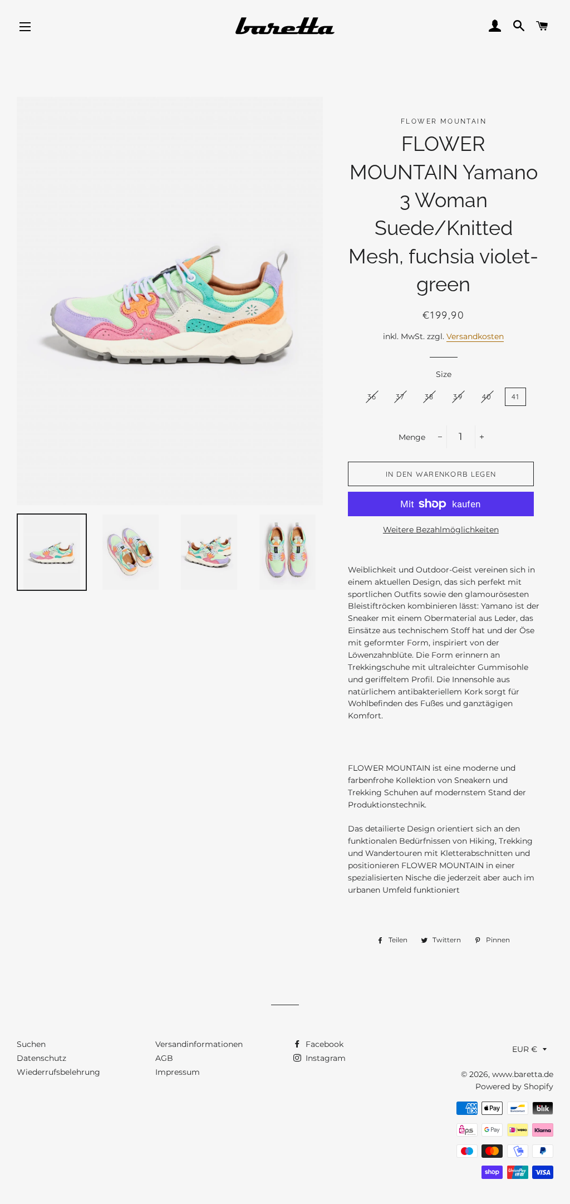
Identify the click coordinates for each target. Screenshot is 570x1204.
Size (443, 374)
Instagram (324, 1058)
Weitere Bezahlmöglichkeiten (441, 530)
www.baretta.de (522, 1074)
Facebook (323, 1044)
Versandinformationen (199, 1044)
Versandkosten (475, 336)
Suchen (31, 1044)
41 (516, 396)
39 (458, 396)
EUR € (524, 1049)
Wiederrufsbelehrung (58, 1072)
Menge (412, 437)
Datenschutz (41, 1058)
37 (400, 396)
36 (372, 396)
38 (429, 396)
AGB (164, 1058)
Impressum (177, 1072)
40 (487, 396)
